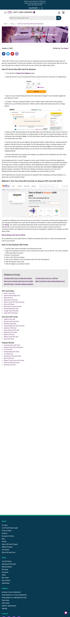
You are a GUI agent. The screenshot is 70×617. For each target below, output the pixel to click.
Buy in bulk (5, 578)
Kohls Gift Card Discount (11, 362)
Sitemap (4, 608)
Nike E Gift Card (9, 358)
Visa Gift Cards (6, 561)
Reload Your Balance (23, 73)
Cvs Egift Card (8, 354)
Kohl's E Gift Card (9, 293)
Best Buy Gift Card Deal (11, 321)
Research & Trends (8, 536)
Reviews (4, 533)
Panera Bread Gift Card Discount (14, 326)
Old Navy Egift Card (10, 323)
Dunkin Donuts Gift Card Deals (13, 347)
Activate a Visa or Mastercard (11, 592)
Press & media (6, 530)
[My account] (59, 12)
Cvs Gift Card (8, 349)
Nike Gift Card (8, 298)
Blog (12, 24)
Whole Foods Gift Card (11, 337)
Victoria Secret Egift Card (12, 295)
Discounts (5, 572)
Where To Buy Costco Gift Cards (14, 360)
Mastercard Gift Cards (9, 564)
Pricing (4, 541)
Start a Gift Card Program (10, 544)
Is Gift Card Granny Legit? (10, 528)
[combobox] (32, 18)
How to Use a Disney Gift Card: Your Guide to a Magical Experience (27, 281)
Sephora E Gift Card (10, 328)
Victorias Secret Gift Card (12, 345)
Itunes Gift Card (9, 339)
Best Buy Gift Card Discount (13, 306)
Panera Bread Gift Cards (11, 352)
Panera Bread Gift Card (11, 308)
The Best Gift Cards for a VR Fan (46, 278)
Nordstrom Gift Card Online (12, 356)
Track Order (5, 600)
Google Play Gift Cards (11, 311)
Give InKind (5, 550)
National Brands (7, 567)
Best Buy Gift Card (9, 365)
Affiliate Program (7, 547)
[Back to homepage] (32, 12)
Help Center (5, 603)
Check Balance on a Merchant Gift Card (14, 597)
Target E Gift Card (9, 319)
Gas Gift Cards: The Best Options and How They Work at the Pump (26, 284)
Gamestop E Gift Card (11, 300)
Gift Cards (5, 569)
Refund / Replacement (9, 606)
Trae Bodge (64, 48)
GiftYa (7, 225)
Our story (5, 525)
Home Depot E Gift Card (11, 330)
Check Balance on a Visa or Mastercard (14, 595)
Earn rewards (6, 580)
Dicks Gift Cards (9, 304)
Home (5, 24)
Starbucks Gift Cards (10, 332)
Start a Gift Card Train (8, 552)
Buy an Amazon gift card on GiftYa (13, 235)
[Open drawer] (5, 12)
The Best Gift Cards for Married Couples (18, 278)
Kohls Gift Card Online (11, 313)
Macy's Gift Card (9, 334)
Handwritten (5, 583)
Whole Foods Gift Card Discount (14, 302)
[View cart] (63, 12)
